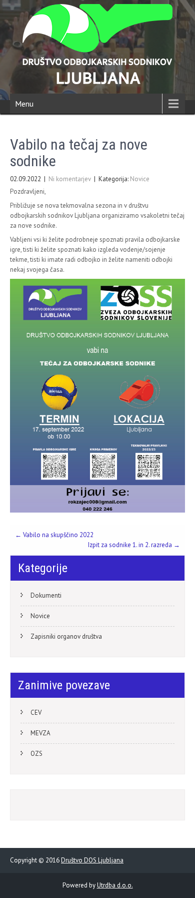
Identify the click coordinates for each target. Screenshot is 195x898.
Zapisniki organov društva (66, 636)
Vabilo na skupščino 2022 (54, 535)
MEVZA (40, 733)
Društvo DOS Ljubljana (92, 860)
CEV (36, 712)
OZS (36, 753)
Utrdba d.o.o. (115, 885)
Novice (140, 179)
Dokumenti (46, 595)
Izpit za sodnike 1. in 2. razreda (134, 545)
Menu (24, 104)
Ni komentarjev (69, 179)
